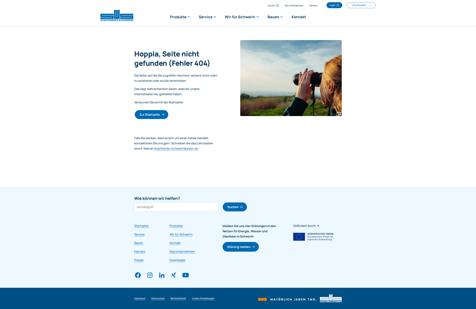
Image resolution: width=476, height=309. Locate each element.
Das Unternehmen (294, 5)
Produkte (178, 16)
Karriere (313, 5)
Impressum (139, 298)
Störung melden (238, 247)
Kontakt (299, 16)
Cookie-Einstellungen (203, 298)
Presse (139, 260)
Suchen (233, 207)
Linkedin (161, 275)
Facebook (138, 275)
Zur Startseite (149, 114)
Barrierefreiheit (178, 298)
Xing (173, 275)
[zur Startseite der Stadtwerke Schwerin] (112, 15)
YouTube (185, 275)
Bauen (273, 16)
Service (206, 16)
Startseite (141, 226)
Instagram (150, 275)
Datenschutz (158, 298)
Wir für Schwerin (240, 16)
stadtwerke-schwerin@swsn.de (176, 148)
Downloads (177, 260)
